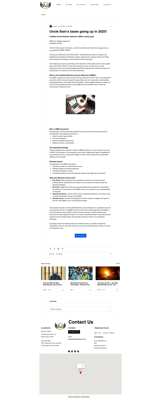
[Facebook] (69, 351)
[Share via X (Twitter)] (54, 249)
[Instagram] (78, 351)
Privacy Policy (85, 396)
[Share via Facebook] (50, 249)
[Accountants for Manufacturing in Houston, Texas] (80, 273)
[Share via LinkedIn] (58, 249)
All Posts (43, 14)
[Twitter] (72, 351)
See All (118, 263)
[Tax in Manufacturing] (108, 273)
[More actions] (111, 26)
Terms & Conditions (74, 396)
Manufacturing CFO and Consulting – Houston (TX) (79, 284)
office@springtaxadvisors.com (77, 339)
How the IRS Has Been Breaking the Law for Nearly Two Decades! (53, 284)
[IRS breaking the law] (53, 273)
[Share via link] (62, 249)
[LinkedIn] (75, 351)
